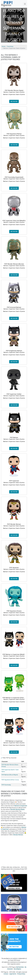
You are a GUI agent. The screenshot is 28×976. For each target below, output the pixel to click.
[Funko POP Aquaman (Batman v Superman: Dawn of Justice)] (14, 553)
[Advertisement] (14, 851)
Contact (6, 974)
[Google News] (14, 883)
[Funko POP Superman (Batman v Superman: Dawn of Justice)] (14, 466)
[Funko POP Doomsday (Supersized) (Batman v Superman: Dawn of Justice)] (14, 162)
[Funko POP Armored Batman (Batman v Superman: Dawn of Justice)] (14, 292)
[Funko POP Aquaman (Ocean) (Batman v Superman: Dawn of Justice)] (14, 596)
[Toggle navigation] (25, 3)
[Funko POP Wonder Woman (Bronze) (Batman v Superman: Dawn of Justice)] (14, 249)
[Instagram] (14, 922)
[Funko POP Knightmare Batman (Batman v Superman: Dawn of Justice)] (14, 336)
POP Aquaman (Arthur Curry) (10, 780)
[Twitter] (14, 942)
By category (17, 969)
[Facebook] (14, 902)
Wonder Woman (18, 835)
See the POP (14, 101)
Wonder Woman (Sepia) (17, 809)
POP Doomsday (6, 785)
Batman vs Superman (20, 806)
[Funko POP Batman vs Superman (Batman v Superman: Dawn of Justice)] (14, 726)
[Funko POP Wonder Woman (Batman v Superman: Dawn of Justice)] (14, 509)
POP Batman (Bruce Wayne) (10, 775)
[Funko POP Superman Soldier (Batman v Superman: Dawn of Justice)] (14, 379)
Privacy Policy (21, 974)
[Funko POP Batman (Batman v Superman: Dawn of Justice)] (14, 422)
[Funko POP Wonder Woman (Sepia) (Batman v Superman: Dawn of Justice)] (14, 75)
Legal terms (12, 974)
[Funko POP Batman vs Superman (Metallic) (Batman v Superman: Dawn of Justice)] (14, 639)
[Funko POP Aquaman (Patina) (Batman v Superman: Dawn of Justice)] (14, 119)
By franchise (20, 967)
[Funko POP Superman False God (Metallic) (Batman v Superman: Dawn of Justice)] (14, 206)
